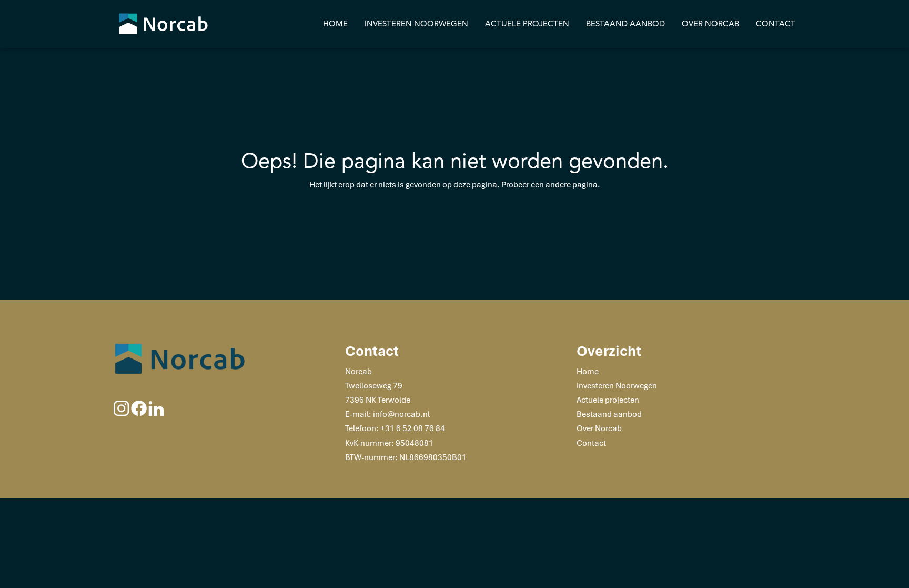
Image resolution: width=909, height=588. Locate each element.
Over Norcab (710, 23)
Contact (775, 23)
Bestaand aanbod (625, 23)
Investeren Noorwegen (416, 23)
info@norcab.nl (401, 413)
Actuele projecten (527, 23)
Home (335, 23)
